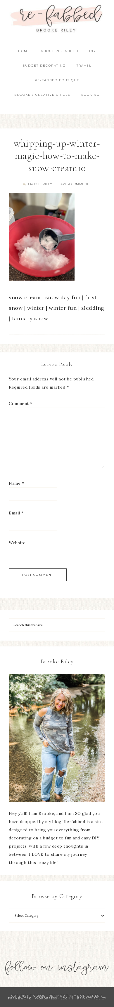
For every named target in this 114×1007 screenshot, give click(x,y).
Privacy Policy (91, 998)
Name (16, 483)
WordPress (46, 998)
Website (17, 542)
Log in (67, 998)
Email (16, 513)
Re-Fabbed (57, 18)
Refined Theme (64, 995)
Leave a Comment (72, 184)
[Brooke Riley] (57, 738)
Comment (20, 403)
